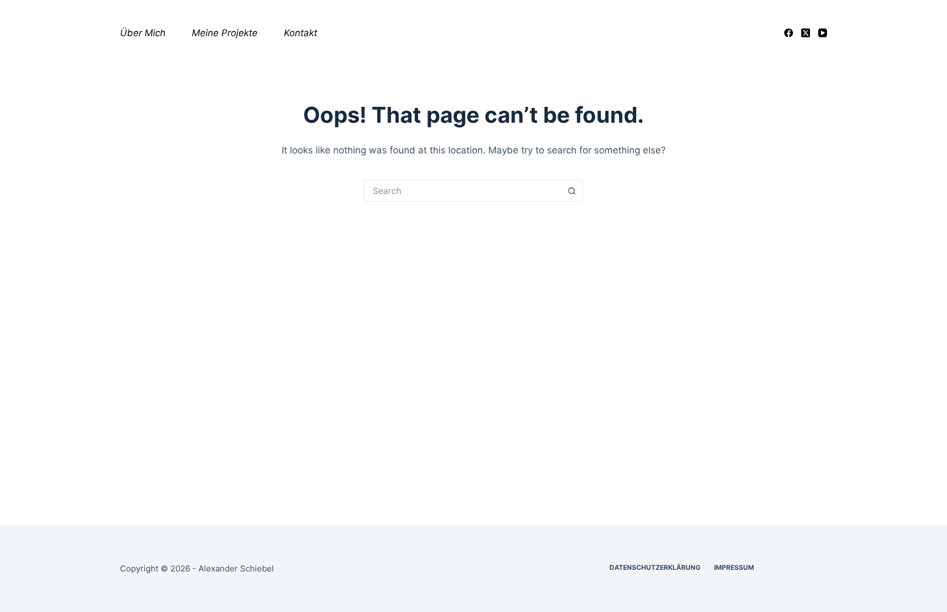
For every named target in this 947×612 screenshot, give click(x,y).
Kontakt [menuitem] (300, 32)
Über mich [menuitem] (143, 32)
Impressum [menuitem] (734, 567)
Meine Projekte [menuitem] (225, 32)
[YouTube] (822, 32)
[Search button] (572, 191)
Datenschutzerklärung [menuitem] (654, 567)
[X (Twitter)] (805, 32)
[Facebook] (788, 32)
